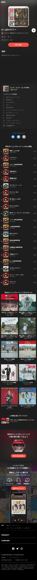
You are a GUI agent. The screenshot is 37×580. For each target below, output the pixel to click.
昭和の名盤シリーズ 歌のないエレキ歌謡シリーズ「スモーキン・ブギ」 (9, 336)
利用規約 (3, 557)
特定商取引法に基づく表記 (21, 560)
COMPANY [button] (5, 541)
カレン (8, 105)
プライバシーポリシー (14, 557)
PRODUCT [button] (5, 535)
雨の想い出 (9, 100)
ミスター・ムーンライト (13, 120)
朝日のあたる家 (10, 115)
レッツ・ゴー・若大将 (27, 382)
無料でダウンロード (18, 488)
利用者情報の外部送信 (6, 560)
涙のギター (9, 118)
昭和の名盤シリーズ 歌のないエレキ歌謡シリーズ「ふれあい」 (27, 313)
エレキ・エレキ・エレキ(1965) (19, 88)
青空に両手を (10, 107)
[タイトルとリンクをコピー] (24, 137)
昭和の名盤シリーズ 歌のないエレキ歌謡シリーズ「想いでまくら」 (27, 336)
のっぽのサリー (27, 528)
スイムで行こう (10, 102)
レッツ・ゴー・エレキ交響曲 (9, 382)
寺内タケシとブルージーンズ (19, 33)
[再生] (34, 30)
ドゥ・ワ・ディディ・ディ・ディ (15, 110)
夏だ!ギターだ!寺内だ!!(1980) (27, 406)
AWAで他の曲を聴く (18, 456)
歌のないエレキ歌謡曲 (9, 359)
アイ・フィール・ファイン (13, 123)
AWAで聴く (18, 45)
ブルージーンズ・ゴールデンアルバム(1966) (9, 406)
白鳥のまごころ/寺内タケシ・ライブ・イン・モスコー (9, 313)
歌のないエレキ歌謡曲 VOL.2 (27, 359)
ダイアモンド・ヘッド (12, 112)
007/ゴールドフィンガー (13, 97)
